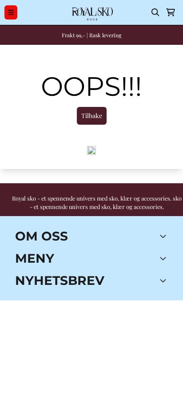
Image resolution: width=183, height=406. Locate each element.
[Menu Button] (10, 12)
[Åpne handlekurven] (171, 12)
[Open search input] (155, 12)
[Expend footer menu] (164, 258)
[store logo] (91, 12)
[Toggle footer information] (164, 236)
